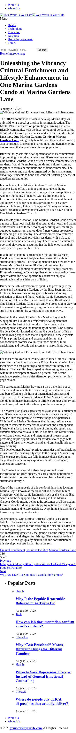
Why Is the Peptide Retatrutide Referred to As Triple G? (40, 601)
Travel (12, 42)
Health (12, 25)
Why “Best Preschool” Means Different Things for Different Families (39, 649)
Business (13, 35)
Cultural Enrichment (12, 550)
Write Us (13, 4)
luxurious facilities (37, 550)
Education (14, 32)
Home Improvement (20, 39)
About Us (14, 8)
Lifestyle (21, 691)
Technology (15, 28)
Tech (19, 614)
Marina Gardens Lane (62, 550)
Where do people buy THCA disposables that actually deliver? (42, 701)
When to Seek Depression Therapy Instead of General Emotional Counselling (43, 676)
